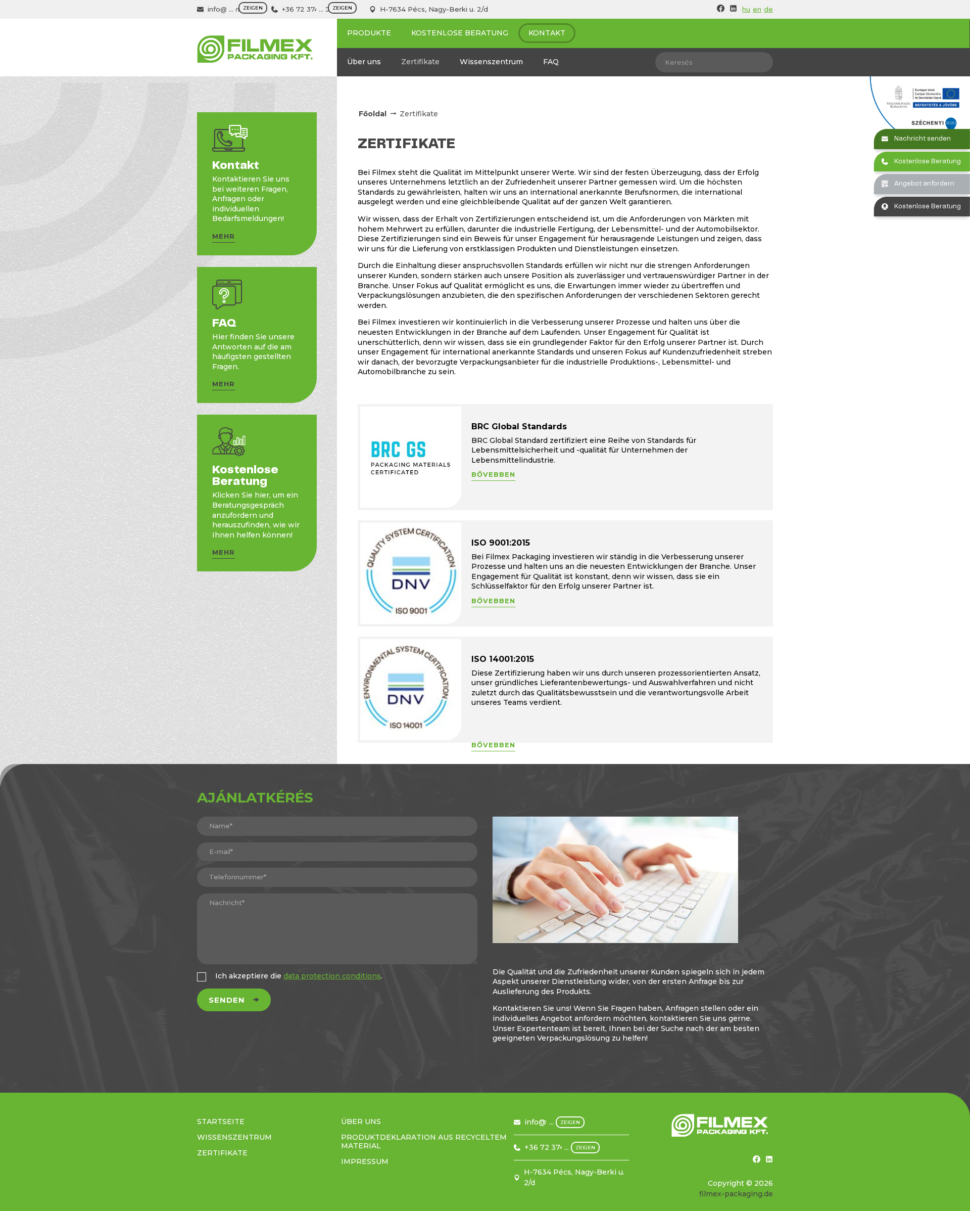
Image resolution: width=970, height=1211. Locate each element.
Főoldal (372, 113)
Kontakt (546, 32)
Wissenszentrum (491, 61)
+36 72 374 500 (308, 9)
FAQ (551, 61)
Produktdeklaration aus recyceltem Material (424, 1141)
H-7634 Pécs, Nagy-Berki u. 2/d (434, 9)
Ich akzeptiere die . (298, 975)
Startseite (221, 1121)
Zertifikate (420, 61)
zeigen (253, 8)
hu (746, 9)
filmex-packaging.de (736, 1193)
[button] (223, 238)
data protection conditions (332, 975)
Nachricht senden (922, 139)
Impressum (365, 1161)
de (768, 9)
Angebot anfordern (924, 184)
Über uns (364, 61)
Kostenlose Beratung (459, 32)
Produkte (369, 32)
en (757, 9)
